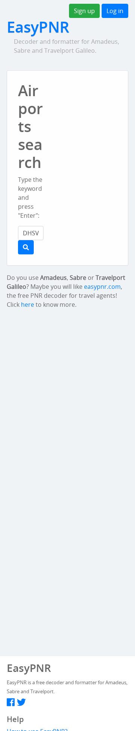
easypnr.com (102, 286)
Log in (114, 11)
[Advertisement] (95, 124)
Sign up (84, 11)
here (27, 304)
